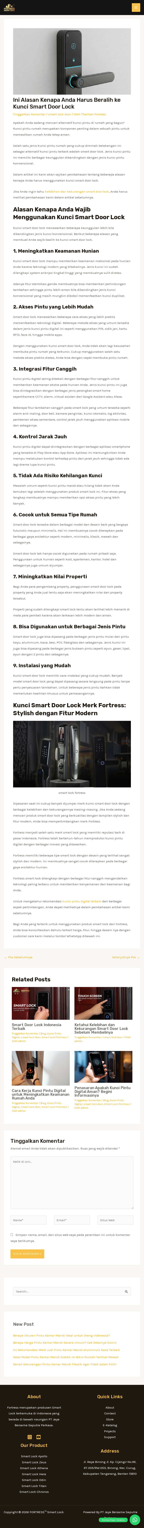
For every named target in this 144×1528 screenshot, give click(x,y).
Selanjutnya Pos (126, 957)
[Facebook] (38, 1437)
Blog (43, 1033)
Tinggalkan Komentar (29, 114)
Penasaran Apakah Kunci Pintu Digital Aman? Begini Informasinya (102, 1092)
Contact (110, 1413)
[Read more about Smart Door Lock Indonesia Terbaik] (41, 1003)
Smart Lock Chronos (34, 1492)
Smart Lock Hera (34, 1474)
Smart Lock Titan (34, 1486)
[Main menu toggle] (136, 7)
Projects (110, 1431)
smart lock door (59, 114)
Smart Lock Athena (34, 1468)
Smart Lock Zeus (34, 1462)
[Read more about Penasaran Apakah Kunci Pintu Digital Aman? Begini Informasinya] (103, 1066)
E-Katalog (110, 1425)
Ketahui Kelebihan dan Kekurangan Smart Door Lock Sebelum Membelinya (101, 1029)
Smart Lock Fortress (54, 1037)
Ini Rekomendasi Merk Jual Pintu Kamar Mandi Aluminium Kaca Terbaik (66, 1350)
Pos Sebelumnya (18, 957)
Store (110, 1419)
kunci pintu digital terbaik (81, 901)
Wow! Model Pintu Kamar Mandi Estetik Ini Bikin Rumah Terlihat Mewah (66, 1357)
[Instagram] (29, 1437)
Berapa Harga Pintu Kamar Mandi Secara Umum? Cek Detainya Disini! (64, 1342)
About (110, 1407)
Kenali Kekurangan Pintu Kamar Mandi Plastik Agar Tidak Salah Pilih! (64, 1364)
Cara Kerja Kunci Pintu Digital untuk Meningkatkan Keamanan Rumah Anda (40, 1094)
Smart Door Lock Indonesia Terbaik (36, 1027)
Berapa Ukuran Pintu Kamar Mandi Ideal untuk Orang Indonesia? (61, 1335)
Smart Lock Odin (34, 1480)
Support (110, 1437)
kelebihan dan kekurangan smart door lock (77, 191)
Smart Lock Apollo (34, 1456)
